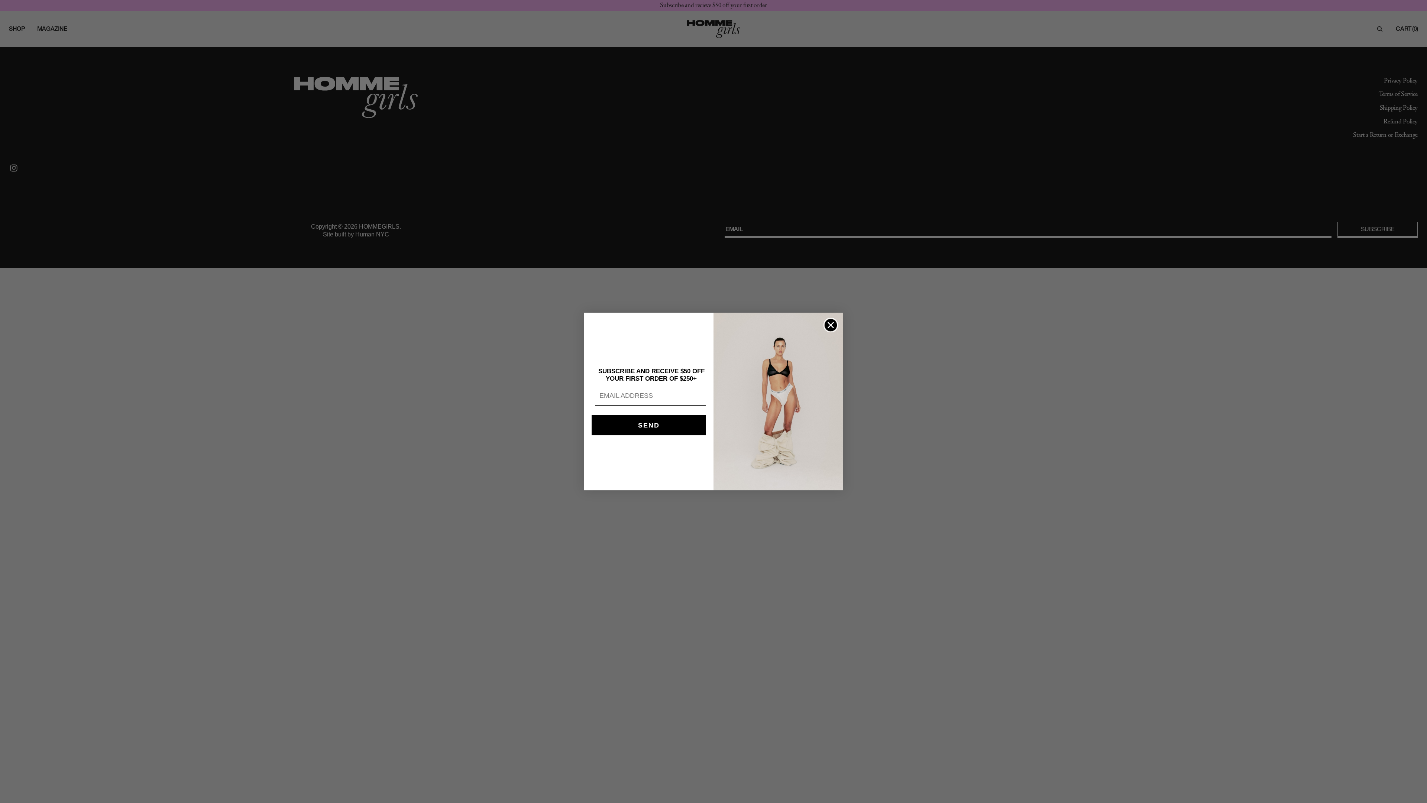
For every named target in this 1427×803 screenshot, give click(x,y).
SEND (649, 425)
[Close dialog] (830, 325)
